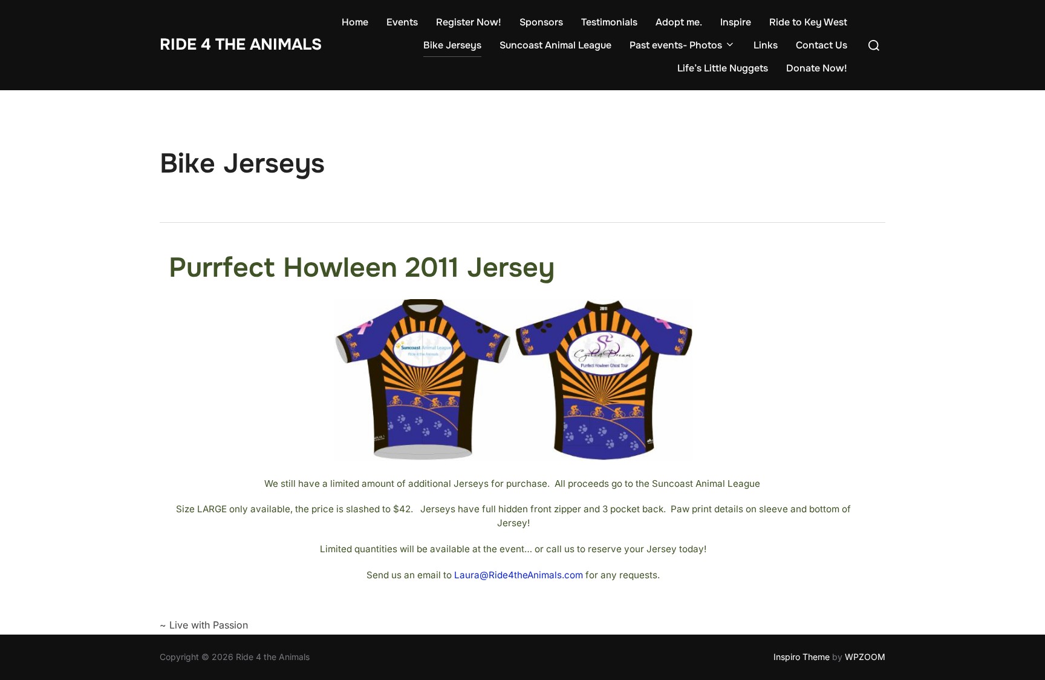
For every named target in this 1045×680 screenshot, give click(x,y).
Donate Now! (816, 68)
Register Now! (468, 22)
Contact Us (821, 45)
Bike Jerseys (452, 45)
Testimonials (609, 22)
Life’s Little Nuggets (722, 68)
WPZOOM (865, 657)
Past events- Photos (676, 45)
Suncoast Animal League (555, 45)
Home (355, 22)
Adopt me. (679, 22)
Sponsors (541, 22)
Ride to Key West (808, 22)
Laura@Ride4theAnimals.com (518, 575)
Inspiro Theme (801, 657)
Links (766, 45)
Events (402, 22)
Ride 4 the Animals (241, 44)
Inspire (735, 22)
